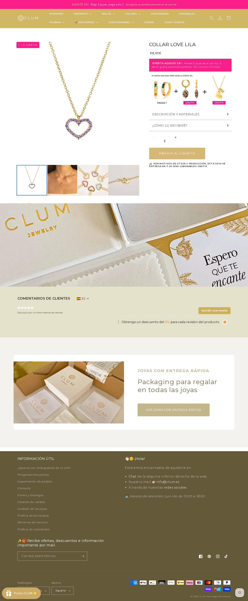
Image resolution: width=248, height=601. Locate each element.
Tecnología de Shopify (219, 596)
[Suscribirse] (82, 556)
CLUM (203, 596)
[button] (211, 18)
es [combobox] (83, 298)
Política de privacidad (32, 515)
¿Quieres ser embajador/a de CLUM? (44, 468)
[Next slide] (134, 180)
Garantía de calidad (31, 502)
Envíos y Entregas (30, 495)
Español (61, 590)
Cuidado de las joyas (32, 508)
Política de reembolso (33, 529)
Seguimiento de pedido (34, 481)
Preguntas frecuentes (33, 474)
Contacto (24, 488)
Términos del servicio (32, 522)
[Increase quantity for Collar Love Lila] (175, 137)
